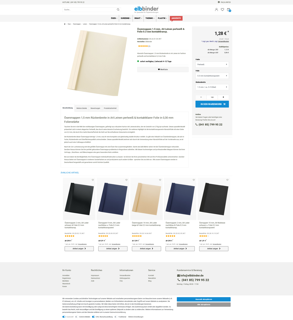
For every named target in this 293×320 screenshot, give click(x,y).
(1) (149, 46)
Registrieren (66, 278)
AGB (92, 281)
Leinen (85, 24)
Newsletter (152, 278)
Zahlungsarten (125, 278)
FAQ (121, 281)
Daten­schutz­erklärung (118, 312)
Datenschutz (95, 278)
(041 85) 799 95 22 (210, 124)
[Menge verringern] (201, 97)
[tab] (68, 108)
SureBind (125, 18)
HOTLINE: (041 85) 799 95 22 (73, 2)
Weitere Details (81, 108)
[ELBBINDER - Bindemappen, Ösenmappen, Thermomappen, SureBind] (146, 9)
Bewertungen (95, 108)
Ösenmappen (77, 24)
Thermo (149, 18)
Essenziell (69, 317)
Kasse (64, 286)
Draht (137, 18)
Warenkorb (66, 284)
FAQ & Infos (225, 2)
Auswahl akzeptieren (203, 299)
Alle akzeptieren (203, 305)
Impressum (95, 275)
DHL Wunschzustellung (104, 317)
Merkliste (164, 69)
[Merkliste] (222, 10)
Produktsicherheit (110, 108)
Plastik (162, 18)
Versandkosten (223, 41)
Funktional (122, 317)
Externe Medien (84, 317)
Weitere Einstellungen (135, 317)
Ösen (113, 18)
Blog (149, 281)
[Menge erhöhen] (223, 97)
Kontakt (151, 275)
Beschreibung (68, 108)
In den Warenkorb (211, 104)
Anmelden (65, 275)
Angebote (176, 18)
